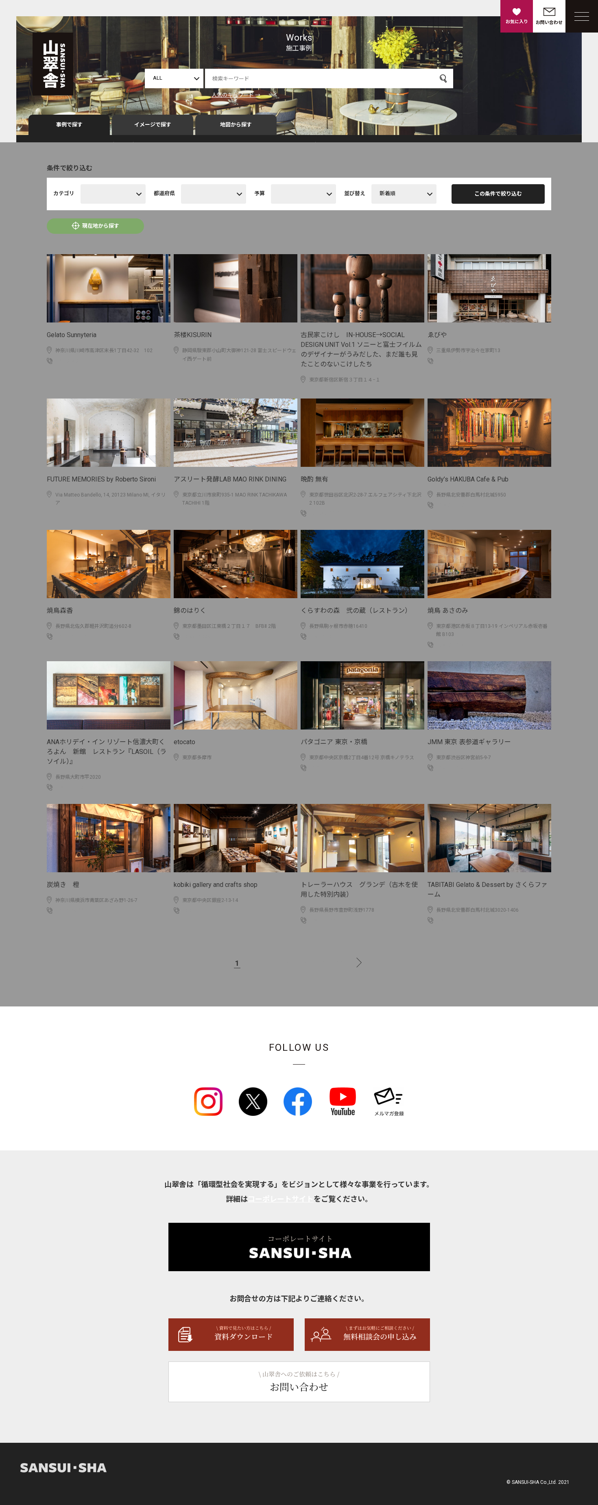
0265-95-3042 (324, 636)
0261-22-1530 (70, 787)
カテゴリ (63, 193)
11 (341, 963)
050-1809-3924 (453, 361)
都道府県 (164, 193)
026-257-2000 (324, 920)
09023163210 (71, 361)
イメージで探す (152, 125)
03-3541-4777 (197, 910)
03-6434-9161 (451, 645)
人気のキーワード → (236, 95)
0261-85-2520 (451, 920)
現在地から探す (100, 226)
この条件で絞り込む (498, 194)
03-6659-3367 (197, 636)
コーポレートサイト (281, 1199)
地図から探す (236, 125)
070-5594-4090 (72, 636)
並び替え (354, 193)
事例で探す (69, 125)
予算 (259, 193)
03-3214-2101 (324, 768)
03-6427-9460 (451, 768)
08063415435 (451, 505)
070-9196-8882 (72, 910)
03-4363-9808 (324, 513)
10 (327, 963)
